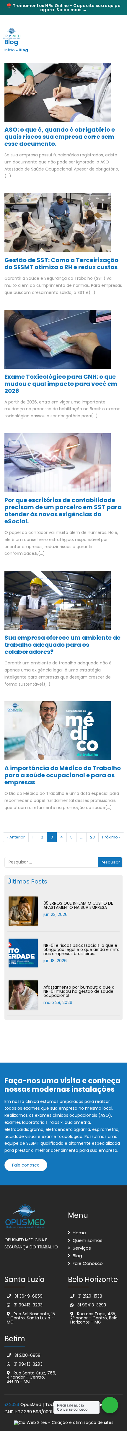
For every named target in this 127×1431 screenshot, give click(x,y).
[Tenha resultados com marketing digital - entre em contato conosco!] (63, 1422)
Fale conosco (26, 1165)
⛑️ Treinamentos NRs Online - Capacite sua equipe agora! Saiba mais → (63, 8)
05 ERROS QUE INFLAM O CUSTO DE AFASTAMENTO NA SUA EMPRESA (78, 905)
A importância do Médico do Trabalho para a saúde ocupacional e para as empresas (62, 775)
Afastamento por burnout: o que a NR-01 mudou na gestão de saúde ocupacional (79, 991)
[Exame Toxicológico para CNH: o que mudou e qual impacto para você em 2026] (57, 341)
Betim (14, 1339)
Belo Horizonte (93, 1279)
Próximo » (111, 837)
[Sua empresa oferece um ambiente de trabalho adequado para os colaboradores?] (57, 602)
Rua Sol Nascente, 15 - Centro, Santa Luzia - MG (31, 1318)
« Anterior (16, 837)
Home (79, 1233)
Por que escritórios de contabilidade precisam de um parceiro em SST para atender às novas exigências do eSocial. (63, 510)
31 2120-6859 (26, 1355)
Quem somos (87, 1240)
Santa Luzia (24, 1279)
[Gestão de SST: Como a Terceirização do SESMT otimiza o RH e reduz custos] (57, 225)
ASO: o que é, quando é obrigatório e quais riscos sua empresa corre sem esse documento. (59, 136)
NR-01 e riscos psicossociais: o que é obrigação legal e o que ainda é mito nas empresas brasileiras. (81, 949)
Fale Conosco (88, 1263)
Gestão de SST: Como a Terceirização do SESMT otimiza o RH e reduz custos (61, 263)
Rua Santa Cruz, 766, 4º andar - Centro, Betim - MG (31, 1377)
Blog (77, 1256)
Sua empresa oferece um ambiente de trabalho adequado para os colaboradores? (62, 644)
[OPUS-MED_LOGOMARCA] (13, 33)
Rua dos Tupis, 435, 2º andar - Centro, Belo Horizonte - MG (94, 1318)
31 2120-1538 (89, 1296)
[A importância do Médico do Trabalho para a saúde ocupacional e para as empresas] (57, 733)
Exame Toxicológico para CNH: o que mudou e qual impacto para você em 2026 (60, 384)
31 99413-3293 (28, 1305)
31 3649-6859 (28, 1296)
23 (92, 837)
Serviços (82, 1248)
